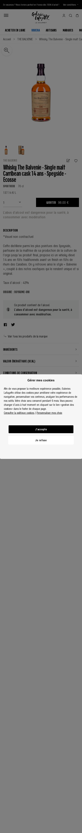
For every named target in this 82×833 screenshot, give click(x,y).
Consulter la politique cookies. (19, 412)
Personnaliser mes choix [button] (49, 412)
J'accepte (41, 429)
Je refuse (41, 440)
